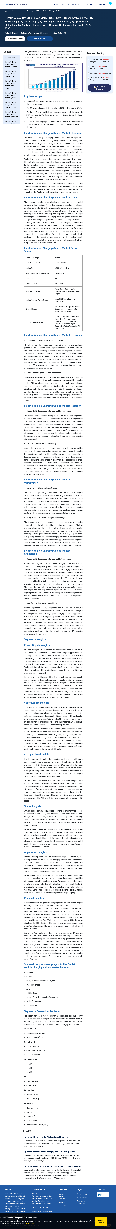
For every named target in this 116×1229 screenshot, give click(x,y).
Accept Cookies (101, 1221)
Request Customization (41, 39)
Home (56, 4)
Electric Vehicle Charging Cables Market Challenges (11, 124)
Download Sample (16, 39)
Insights (65, 4)
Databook (93, 73)
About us (62, 1202)
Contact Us (101, 4)
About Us (89, 4)
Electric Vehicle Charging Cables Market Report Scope (10, 84)
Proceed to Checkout (100, 88)
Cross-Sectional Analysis (96, 79)
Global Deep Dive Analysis (96, 61)
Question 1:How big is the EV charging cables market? (47, 1137)
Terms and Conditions (81, 1202)
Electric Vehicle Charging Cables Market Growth (10, 74)
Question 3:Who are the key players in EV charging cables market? (52, 1166)
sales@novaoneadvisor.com (42, 1211)
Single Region (92, 67)
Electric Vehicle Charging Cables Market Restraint (11, 105)
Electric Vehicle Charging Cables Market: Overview (11, 64)
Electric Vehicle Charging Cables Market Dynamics (11, 95)
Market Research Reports (62, 1196)
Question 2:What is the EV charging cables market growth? (49, 1152)
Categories (76, 4)
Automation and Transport (25, 11)
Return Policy (82, 1197)
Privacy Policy (82, 1194)
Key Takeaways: (10, 57)
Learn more (30, 1223)
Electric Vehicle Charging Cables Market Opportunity (12, 114)
